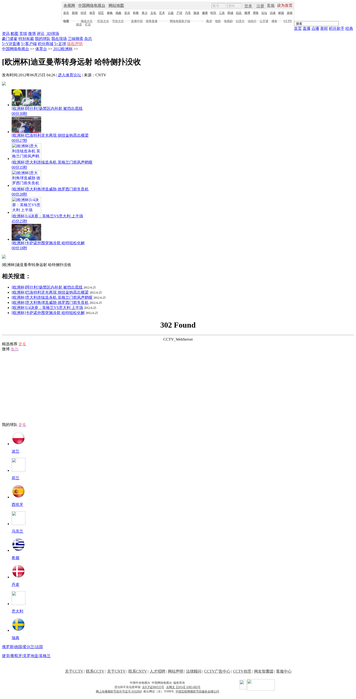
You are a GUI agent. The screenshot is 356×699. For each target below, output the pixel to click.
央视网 (69, 5)
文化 (153, 13)
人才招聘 (157, 671)
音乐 (127, 13)
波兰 (15, 451)
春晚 (110, 13)
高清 (209, 21)
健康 (205, 13)
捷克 (6, 656)
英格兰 (45, 656)
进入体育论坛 (69, 75)
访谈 (273, 13)
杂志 (88, 39)
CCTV (288, 21)
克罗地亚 (30, 656)
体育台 (41, 49)
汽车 (188, 13)
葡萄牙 (16, 656)
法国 (39, 647)
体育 (92, 13)
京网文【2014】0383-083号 (183, 687)
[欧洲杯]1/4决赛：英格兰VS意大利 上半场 (47, 308)
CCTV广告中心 (217, 671)
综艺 (101, 13)
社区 (239, 13)
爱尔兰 (28, 647)
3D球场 (52, 33)
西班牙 (17, 505)
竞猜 (23, 33)
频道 (79, 24)
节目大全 (118, 21)
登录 (248, 6)
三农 (222, 13)
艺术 (162, 13)
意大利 (17, 611)
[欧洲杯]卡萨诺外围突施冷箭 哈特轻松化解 (48, 313)
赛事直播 (151, 21)
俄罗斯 (8, 647)
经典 (349, 28)
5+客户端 (29, 44)
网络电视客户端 (180, 21)
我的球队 (42, 39)
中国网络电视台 (91, 5)
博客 (256, 13)
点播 (315, 28)
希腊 (15, 558)
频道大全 (87, 21)
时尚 (213, 13)
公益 (171, 13)
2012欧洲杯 (63, 49)
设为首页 (285, 5)
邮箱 (281, 13)
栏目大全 (103, 21)
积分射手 (336, 28)
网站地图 (116, 5)
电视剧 (228, 21)
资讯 (6, 33)
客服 (271, 5)
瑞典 (15, 638)
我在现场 (59, 39)
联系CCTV (95, 671)
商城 (230, 13)
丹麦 (15, 584)
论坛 (264, 13)
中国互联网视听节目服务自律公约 (197, 691)
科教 (136, 13)
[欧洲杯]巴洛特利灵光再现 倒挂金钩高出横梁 (50, 292)
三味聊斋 (75, 39)
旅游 (196, 13)
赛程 (324, 28)
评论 (41, 33)
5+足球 (60, 44)
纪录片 (240, 21)
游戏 (290, 13)
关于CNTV (116, 671)
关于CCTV (74, 671)
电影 (218, 21)
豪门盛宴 (9, 39)
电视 (66, 21)
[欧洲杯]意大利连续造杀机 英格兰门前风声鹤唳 (52, 297)
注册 (260, 6)
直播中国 (137, 21)
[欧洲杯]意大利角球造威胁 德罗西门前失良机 (50, 302)
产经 (179, 13)
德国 (18, 647)
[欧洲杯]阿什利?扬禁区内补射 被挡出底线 (47, 287)
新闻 (75, 13)
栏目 (88, 24)
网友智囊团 (263, 671)
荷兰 (15, 478)
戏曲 (118, 13)
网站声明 (175, 671)
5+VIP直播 (11, 44)
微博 (247, 13)
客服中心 (284, 671)
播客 (274, 21)
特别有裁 (26, 39)
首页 (66, 13)
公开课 (264, 21)
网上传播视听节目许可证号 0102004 (119, 691)
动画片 (252, 21)
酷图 (14, 33)
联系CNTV (137, 671)
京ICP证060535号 (153, 687)
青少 (144, 13)
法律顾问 (193, 671)
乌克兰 (17, 531)
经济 (83, 13)
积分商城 (45, 44)
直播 (306, 28)
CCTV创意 (242, 671)
